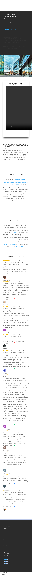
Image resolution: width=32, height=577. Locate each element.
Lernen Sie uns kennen (9, 244)
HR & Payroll (7, 18)
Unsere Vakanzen (10, 29)
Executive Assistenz (8, 181)
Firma (11, 229)
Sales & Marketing (8, 23)
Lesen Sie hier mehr (16, 134)
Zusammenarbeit (20, 246)
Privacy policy (6, 553)
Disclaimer (5, 555)
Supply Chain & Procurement (11, 25)
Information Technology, (13, 182)
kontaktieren (16, 232)
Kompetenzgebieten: (20, 179)
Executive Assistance (9, 14)
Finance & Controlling (9, 16)
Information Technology (10, 20)
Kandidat (13, 225)
